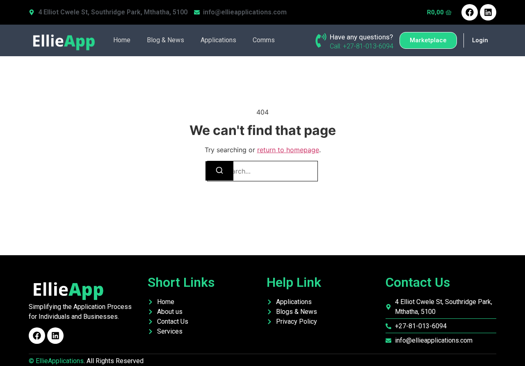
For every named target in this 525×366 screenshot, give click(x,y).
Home (121, 40)
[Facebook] (469, 12)
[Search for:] (262, 171)
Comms (264, 40)
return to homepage (288, 150)
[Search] (219, 171)
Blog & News (165, 40)
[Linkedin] (488, 12)
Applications (218, 40)
